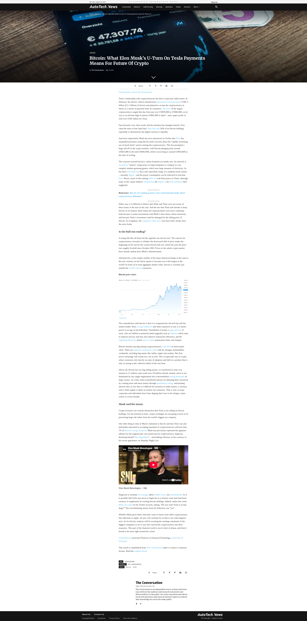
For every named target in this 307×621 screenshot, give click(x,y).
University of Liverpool (142, 92)
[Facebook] (150, 85)
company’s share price (152, 221)
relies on (152, 178)
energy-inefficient (144, 326)
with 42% (166, 346)
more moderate (176, 182)
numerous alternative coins (145, 350)
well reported (132, 171)
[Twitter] (155, 85)
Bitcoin (128, 567)
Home (91, 14)
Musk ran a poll (126, 505)
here (120, 178)
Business (98, 14)
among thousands (176, 376)
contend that (148, 182)
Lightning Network (127, 340)
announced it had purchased (169, 102)
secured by (123, 165)
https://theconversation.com (145, 586)
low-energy (143, 494)
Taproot (173, 333)
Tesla (178, 138)
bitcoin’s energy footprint (135, 430)
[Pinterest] (161, 85)
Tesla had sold (153, 128)
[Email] (172, 85)
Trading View (122, 318)
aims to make (148, 340)
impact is (162, 182)
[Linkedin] (166, 85)
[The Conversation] (126, 593)
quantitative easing (165, 383)
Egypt (131, 175)
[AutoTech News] (103, 6)
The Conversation (97, 70)
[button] (216, 7)
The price (166, 108)
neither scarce (160, 494)
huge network (175, 330)
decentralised (176, 494)
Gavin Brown (124, 92)
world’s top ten (135, 268)
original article (140, 551)
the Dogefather (141, 437)
